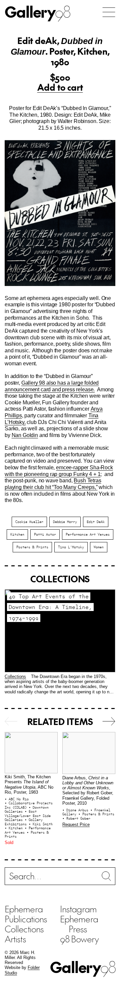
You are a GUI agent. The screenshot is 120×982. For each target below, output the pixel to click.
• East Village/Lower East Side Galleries (28, 815)
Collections (15, 676)
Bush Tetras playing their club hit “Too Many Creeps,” (53, 483)
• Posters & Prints (27, 834)
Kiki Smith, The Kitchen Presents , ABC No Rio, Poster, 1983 (29, 785)
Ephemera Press (79, 924)
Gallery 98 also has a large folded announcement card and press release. (52, 386)
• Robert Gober (76, 818)
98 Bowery (79, 939)
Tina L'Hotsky (71, 547)
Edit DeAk (96, 521)
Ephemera (24, 909)
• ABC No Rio (17, 799)
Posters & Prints (32, 547)
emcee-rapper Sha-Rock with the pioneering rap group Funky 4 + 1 (59, 470)
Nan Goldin (25, 435)
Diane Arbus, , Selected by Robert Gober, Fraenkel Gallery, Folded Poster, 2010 (87, 791)
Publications (26, 919)
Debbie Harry (65, 521)
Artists (15, 939)
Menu (108, 12)
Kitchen (17, 534)
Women (99, 547)
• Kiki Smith (41, 824)
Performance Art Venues (88, 534)
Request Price (76, 824)
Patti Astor (45, 534)
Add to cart (60, 87)
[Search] (60, 878)
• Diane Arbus (76, 810)
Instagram (78, 909)
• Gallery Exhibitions (24, 821)
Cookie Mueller (29, 521)
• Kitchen (15, 828)
